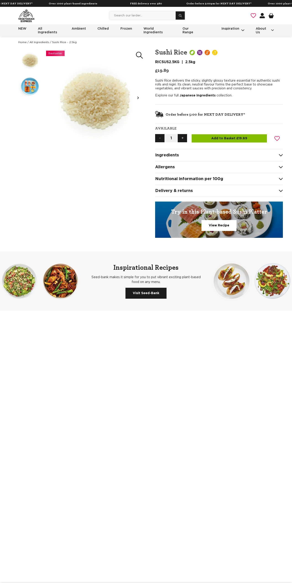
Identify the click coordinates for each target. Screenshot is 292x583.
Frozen (126, 28)
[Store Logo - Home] (26, 15)
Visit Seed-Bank (146, 293)
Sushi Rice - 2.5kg (64, 42)
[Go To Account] (262, 15)
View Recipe (219, 225)
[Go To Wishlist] (253, 15)
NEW (22, 28)
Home (22, 42)
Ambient (79, 28)
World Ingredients (153, 30)
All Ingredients (47, 30)
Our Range (187, 30)
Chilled (103, 28)
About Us (261, 30)
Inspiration (230, 28)
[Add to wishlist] (277, 138)
